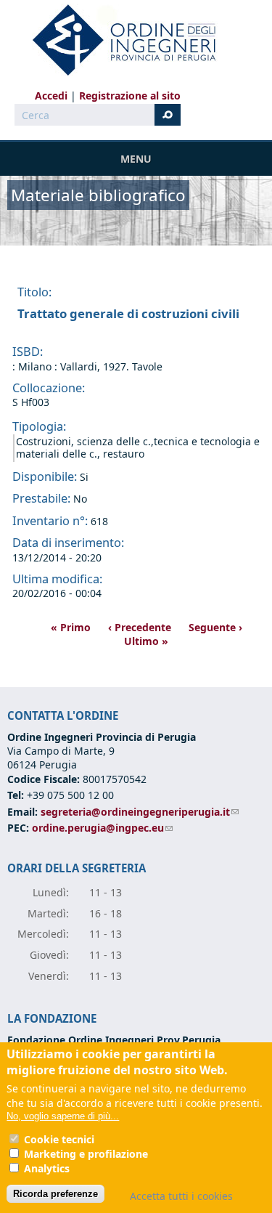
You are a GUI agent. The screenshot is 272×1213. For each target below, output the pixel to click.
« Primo (71, 627)
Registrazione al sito (130, 95)
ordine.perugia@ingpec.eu (102, 828)
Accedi (51, 95)
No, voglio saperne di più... (63, 1116)
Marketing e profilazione (86, 1154)
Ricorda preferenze (55, 1193)
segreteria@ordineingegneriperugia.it (140, 812)
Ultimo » (146, 641)
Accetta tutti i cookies (181, 1196)
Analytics (47, 1168)
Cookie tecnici (59, 1139)
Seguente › (215, 627)
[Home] (118, 40)
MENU (136, 159)
